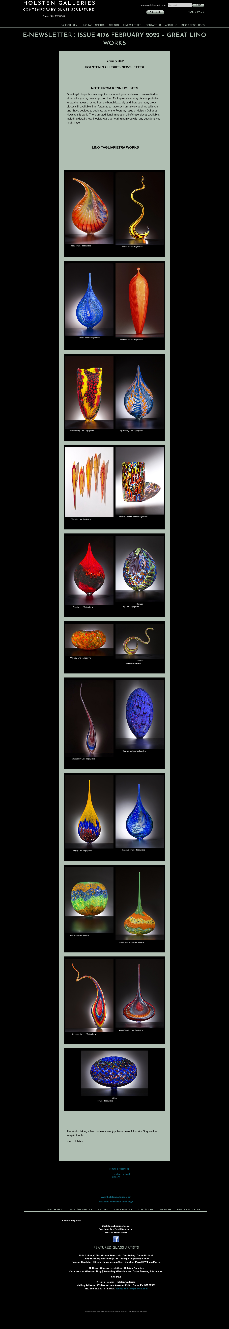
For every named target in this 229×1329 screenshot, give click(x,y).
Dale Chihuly (69, 25)
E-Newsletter (132, 25)
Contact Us (153, 25)
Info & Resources (193, 25)
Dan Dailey (129, 1255)
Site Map (116, 1276)
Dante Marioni (145, 1255)
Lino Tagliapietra (93, 25)
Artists (155, 12)
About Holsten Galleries (130, 1268)
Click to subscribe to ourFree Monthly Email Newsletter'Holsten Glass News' (116, 1229)
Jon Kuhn (106, 1258)
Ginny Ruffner (91, 1258)
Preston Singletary (82, 1262)
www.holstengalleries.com (116, 1197)
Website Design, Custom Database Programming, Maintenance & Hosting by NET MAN (116, 1311)
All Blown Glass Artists (102, 1268)
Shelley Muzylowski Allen (108, 1262)
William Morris (152, 1262)
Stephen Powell (134, 1262)
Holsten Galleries (59, 3)
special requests (71, 1220)
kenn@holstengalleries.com (132, 1288)
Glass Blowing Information (148, 1271)
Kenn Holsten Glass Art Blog (85, 1271)
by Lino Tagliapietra (81, 246)
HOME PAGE (195, 12)
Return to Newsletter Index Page (116, 1201)
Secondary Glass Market (117, 1271)
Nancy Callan (141, 1258)
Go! (198, 5)
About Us (171, 25)
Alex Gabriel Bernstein (108, 1255)
